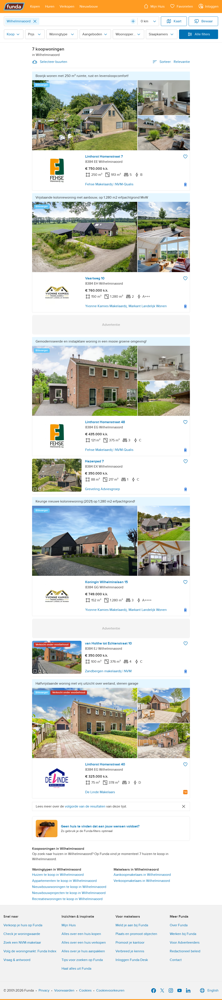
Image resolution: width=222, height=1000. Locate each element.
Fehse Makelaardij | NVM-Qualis (109, 184)
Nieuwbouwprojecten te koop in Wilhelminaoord (69, 893)
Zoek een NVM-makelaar (22, 942)
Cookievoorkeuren (110, 990)
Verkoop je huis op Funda (22, 925)
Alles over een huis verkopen (84, 942)
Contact (176, 960)
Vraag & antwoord (16, 960)
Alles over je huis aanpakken (83, 951)
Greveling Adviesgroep (102, 489)
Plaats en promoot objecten (136, 934)
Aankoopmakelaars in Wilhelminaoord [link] (142, 875)
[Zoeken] (133, 21)
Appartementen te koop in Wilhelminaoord (64, 881)
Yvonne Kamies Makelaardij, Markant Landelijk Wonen (126, 306)
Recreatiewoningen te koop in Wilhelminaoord (67, 899)
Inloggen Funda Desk (132, 960)
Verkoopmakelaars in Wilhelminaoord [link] (142, 881)
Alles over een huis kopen (81, 934)
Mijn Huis (69, 925)
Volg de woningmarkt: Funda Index (29, 951)
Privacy (44, 990)
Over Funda (179, 925)
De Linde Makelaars (100, 792)
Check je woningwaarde (21, 934)
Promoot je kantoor (130, 942)
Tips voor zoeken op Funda (82, 960)
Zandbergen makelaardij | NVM (108, 671)
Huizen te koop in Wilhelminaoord (58, 875)
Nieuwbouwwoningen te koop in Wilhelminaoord (69, 887)
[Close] (35, 21)
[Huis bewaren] (185, 156)
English (213, 990)
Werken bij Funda (183, 934)
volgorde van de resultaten (85, 806)
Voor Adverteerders (184, 942)
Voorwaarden (64, 990)
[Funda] (14, 6)
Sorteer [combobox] (175, 62)
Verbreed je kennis (130, 951)
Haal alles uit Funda (76, 968)
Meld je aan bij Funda (132, 925)
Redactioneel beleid (185, 951)
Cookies (85, 990)
